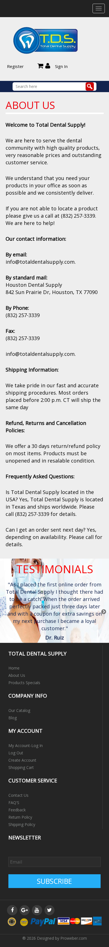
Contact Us (18, 795)
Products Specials (24, 682)
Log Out (15, 752)
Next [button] (103, 612)
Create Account (22, 760)
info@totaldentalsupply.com (40, 261)
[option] (55, 612)
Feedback (17, 809)
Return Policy (20, 817)
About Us (16, 675)
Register (15, 66)
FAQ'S (13, 802)
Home (14, 668)
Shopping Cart (21, 767)
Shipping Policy (21, 824)
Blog (12, 717)
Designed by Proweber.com (62, 938)
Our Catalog (19, 710)
